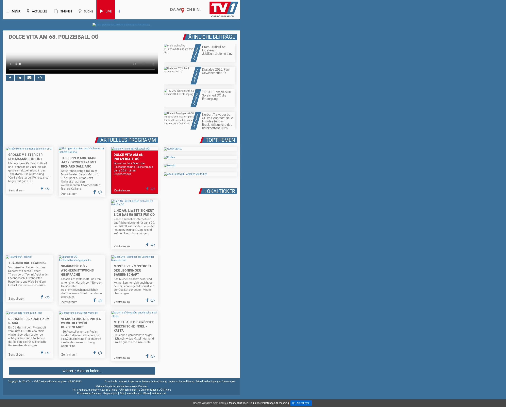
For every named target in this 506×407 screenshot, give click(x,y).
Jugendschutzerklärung (181, 381)
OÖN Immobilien (148, 389)
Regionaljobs (110, 393)
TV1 (74, 389)
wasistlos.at (133, 393)
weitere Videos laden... (82, 370)
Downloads (111, 381)
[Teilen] (29, 78)
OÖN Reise (165, 389)
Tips (122, 393)
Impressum (134, 381)
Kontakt (123, 381)
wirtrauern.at (159, 393)
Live (109, 11)
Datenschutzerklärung (154, 381)
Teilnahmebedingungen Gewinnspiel (215, 381)
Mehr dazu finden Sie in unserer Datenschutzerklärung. (259, 403)
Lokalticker (219, 191)
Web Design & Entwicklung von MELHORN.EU (58, 381)
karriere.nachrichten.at (91, 389)
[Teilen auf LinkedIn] (19, 78)
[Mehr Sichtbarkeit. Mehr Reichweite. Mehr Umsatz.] (122, 24)
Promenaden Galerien (89, 393)
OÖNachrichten (127, 389)
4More (146, 393)
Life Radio (111, 389)
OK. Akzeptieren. (301, 403)
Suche (88, 11)
